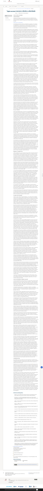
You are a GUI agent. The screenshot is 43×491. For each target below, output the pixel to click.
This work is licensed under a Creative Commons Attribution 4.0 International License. (27, 464)
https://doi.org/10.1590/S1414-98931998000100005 (23, 8)
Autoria (16, 13)
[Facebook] (11, 482)
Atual (13, 6)
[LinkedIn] (10, 482)
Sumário (6, 6)
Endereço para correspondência (18, 22)
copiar (32, 8)
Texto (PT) (22, 6)
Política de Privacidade (32, 489)
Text (6, 15)
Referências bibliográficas (7, 18)
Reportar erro (42, 175)
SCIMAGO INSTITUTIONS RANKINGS (23, 13)
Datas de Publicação (7, 19)
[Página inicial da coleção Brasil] (5, 480)
